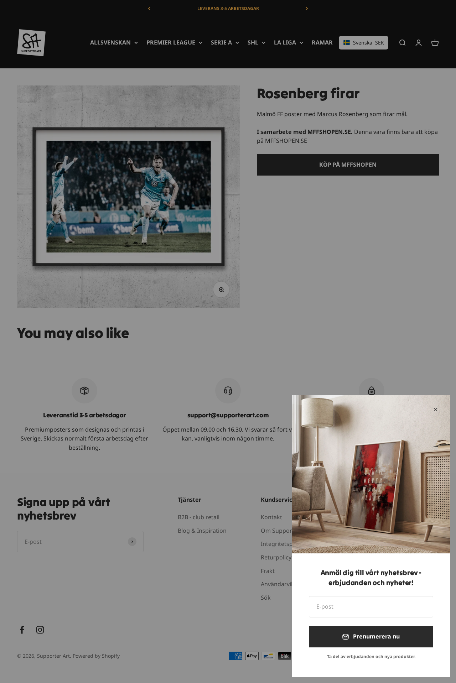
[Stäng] (435, 409)
